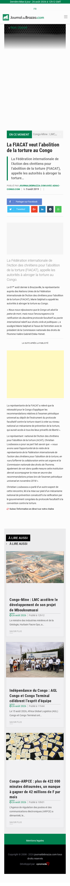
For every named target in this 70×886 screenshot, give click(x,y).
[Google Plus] (34, 209)
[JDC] (23, 17)
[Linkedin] (42, 209)
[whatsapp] (58, 209)
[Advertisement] (35, 86)
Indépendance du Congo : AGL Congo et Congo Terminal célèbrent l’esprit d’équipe (33, 695)
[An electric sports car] (35, 570)
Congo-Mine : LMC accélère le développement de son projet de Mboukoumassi (34, 605)
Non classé (19, 27)
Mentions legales (35, 840)
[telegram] (50, 209)
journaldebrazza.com (45, 854)
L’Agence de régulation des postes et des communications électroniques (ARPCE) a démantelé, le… (31, 811)
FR (35, 9)
